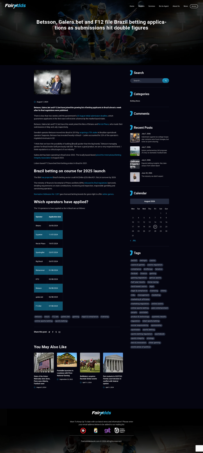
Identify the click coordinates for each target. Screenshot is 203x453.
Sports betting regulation (141, 334)
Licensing (105, 317)
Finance (144, 273)
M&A (133, 295)
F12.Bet (55, 317)
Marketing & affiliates (140, 299)
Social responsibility (139, 325)
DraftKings (148, 269)
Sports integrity (137, 338)
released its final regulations (95, 183)
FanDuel (134, 273)
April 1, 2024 (110, 387)
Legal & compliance (90, 317)
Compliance (136, 269)
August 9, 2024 (41, 387)
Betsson (38, 317)
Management (143, 295)
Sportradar (135, 330)
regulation (135, 321)
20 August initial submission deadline (92, 116)
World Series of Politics (140, 347)
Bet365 (134, 260)
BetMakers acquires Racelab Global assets (88, 377)
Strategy (150, 338)
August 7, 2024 (42, 102)
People (134, 312)
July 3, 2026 (146, 160)
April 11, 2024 (87, 382)
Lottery (163, 291)
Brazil (47, 317)
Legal (152, 286)
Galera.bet (65, 317)
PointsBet (144, 312)
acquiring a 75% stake (88, 132)
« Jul (133, 240)
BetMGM (143, 260)
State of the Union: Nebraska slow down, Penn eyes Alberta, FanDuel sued (42, 380)
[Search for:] (149, 80)
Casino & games (138, 265)
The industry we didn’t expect (152, 176)
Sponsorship (156, 325)
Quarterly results (159, 317)
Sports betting (61, 321)
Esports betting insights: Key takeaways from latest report (154, 164)
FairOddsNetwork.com (90, 441)
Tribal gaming (154, 343)
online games (108, 194)
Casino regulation (155, 265)
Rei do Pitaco (103, 124)
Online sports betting (43, 321)
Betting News (135, 101)
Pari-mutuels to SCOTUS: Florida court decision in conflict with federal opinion (112, 380)
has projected (47, 177)
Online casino (157, 304)
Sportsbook (159, 334)
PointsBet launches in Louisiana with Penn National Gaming (65, 373)
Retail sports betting (151, 321)
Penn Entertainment (160, 308)
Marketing (156, 295)
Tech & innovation (138, 343)
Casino (152, 260)
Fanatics (158, 269)
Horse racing (153, 282)
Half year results (138, 282)
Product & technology (140, 317)
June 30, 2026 (147, 173)
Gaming (76, 317)
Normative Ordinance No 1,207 (46, 194)
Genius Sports (155, 278)
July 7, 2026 (146, 134)
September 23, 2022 (66, 379)
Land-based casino (139, 286)
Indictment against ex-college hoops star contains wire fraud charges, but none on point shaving (155, 139)
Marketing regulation (140, 304)
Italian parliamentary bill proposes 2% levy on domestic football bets (154, 151)
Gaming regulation (139, 278)
